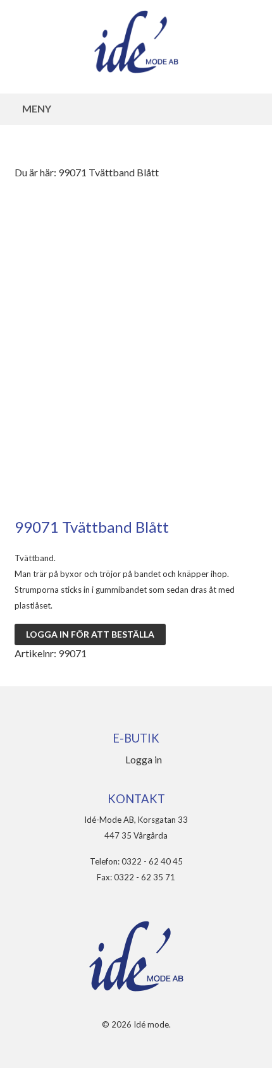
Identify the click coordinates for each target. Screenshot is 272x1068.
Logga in (143, 759)
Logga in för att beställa (90, 634)
